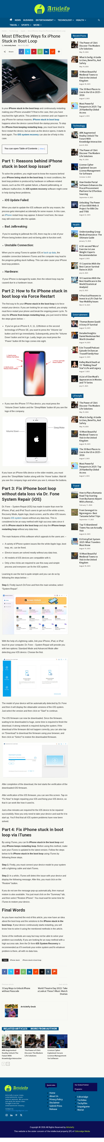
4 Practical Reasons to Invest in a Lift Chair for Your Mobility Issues (90, 298)
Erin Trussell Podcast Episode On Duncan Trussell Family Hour (89, 350)
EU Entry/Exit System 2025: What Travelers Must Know (89, 542)
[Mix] (54, 971)
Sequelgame (83, 1106)
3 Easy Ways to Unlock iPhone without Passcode (16, 989)
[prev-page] (3, 1064)
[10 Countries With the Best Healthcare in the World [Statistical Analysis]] (74, 280)
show (42, 149)
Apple (23, 31)
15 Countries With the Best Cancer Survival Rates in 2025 (89, 266)
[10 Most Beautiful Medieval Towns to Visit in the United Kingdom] (74, 73)
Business (28, 20)
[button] (99, 20)
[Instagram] (6, 1115)
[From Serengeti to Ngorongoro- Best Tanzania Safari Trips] (74, 512)
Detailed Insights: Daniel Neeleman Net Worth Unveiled (89, 336)
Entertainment (44, 20)
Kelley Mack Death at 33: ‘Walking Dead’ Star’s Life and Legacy (90, 365)
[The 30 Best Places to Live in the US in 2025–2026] (74, 91)
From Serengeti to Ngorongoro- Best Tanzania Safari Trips (89, 513)
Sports (25, 25)
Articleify (70, 1127)
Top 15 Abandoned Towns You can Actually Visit (90, 527)
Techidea (81, 1100)
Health (80, 20)
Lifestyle (28, 1047)
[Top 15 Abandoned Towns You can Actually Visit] (74, 526)
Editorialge (82, 1097)
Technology (65, 20)
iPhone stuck (15, 960)
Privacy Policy (56, 1099)
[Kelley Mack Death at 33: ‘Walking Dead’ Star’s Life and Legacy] (74, 364)
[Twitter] (27, 51)
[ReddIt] (52, 51)
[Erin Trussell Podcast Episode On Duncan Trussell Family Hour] (74, 349)
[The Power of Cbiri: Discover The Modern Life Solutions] (35, 1041)
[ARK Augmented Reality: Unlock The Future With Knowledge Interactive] (12, 1041)
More (36, 25)
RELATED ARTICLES (15, 1028)
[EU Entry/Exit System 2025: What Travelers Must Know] (74, 541)
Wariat (80, 1110)
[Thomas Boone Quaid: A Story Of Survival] (74, 323)
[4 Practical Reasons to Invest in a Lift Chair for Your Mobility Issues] (74, 297)
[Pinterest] (34, 51)
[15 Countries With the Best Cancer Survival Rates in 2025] (74, 265)
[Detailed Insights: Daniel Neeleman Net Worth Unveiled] (74, 335)
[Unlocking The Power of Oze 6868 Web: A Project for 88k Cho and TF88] (74, 204)
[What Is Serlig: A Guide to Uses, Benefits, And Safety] (74, 59)
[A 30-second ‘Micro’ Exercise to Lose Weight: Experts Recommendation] (74, 248)
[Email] (42, 971)
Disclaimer (54, 1102)
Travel (13, 25)
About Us (53, 1096)
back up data (50, 252)
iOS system (16, 518)
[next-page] (8, 1064)
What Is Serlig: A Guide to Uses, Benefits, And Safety (90, 60)
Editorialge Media (82, 1131)
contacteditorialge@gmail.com (16, 1111)
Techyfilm (82, 1103)
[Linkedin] (46, 51)
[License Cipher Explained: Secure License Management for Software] (57, 1041)
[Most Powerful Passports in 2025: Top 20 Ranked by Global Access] (74, 105)
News (18, 20)
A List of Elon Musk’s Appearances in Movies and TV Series (90, 379)
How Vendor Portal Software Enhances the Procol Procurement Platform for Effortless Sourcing (90, 188)
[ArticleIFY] (52, 9)
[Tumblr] (48, 971)
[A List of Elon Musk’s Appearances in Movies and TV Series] (74, 378)
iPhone (8, 215)
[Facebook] (21, 51)
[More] (59, 51)
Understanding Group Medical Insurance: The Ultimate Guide (90, 234)
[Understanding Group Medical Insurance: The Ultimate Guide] (74, 233)
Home (4, 31)
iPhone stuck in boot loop (32, 960)
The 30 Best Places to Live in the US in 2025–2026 (90, 92)
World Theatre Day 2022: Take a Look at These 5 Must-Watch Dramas (52, 991)
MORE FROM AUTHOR (44, 1028)
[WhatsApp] (40, 51)
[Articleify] (16, 1088)
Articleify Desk (10, 45)
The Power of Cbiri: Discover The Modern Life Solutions (34, 1053)
